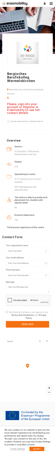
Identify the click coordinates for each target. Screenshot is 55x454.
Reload (35, 300)
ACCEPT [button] (37, 449)
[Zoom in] (49, 388)
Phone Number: (13, 270)
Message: (10, 282)
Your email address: (15, 257)
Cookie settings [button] (17, 449)
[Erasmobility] (15, 3)
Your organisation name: (17, 245)
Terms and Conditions (22, 315)
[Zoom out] (49, 392)
